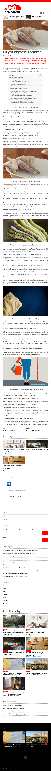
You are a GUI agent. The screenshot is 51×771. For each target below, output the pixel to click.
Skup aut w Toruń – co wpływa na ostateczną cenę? (14, 567)
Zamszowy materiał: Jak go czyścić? (16, 77)
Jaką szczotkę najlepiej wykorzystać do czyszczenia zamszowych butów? (24, 89)
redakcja (10, 55)
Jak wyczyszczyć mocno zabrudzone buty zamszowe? (21, 87)
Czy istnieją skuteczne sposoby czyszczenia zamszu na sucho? (22, 95)
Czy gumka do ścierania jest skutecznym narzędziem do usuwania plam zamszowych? (26, 85)
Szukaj (4, 537)
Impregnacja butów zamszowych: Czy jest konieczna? (20, 99)
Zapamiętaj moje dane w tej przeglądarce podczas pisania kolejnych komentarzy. (22, 529)
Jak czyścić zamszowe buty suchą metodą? (19, 84)
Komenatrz (5, 499)
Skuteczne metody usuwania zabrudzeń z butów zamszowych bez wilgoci (24, 91)
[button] (21, 752)
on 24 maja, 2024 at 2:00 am (16, 488)
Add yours (16, 478)
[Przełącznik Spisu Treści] (39, 75)
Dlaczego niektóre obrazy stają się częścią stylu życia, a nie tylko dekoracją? (13, 450)
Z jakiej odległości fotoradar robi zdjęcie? (16, 717)
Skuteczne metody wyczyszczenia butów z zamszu (20, 81)
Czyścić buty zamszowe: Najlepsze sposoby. (18, 82)
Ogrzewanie (5, 600)
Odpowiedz (26, 488)
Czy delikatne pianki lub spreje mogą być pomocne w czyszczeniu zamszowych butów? (26, 92)
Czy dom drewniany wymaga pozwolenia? (12, 564)
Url (3, 522)
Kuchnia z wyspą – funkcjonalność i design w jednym (15, 18)
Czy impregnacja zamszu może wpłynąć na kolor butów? (21, 103)
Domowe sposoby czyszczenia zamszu (18, 78)
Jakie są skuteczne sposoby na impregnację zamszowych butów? (22, 101)
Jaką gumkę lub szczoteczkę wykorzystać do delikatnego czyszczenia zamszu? (25, 96)
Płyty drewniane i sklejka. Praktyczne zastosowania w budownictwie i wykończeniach (40, 18)
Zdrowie (5, 603)
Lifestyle (5, 594)
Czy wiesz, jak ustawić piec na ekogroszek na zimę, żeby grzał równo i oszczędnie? (20, 570)
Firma (4, 591)
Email (4, 516)
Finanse (4, 588)
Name (4, 509)
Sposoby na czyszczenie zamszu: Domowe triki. (19, 88)
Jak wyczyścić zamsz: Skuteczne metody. (18, 94)
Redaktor (33, 635)
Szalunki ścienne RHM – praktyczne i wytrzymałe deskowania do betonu (18, 562)
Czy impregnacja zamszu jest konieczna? (18, 80)
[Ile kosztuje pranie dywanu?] (1, 386)
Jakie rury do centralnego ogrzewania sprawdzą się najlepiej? (15, 576)
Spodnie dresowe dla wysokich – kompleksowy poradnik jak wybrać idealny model (20, 550)
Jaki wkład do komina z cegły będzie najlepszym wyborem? (15, 573)
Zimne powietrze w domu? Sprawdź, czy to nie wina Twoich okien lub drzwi (36, 745)
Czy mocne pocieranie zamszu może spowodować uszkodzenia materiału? (24, 98)
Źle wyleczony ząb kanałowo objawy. (17, 714)
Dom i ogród (5, 585)
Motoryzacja (5, 597)
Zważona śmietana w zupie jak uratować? (15, 708)
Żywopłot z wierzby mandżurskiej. (15, 705)
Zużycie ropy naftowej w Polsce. (14, 711)
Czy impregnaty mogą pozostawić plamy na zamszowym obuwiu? (23, 102)
